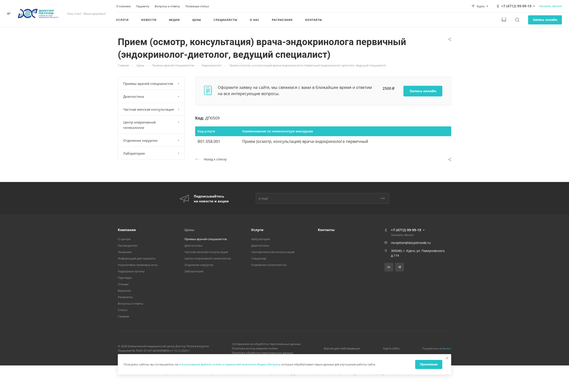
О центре (124, 239)
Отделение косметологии (269, 265)
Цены (189, 229)
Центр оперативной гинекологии (139, 125)
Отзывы (123, 284)
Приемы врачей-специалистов (148, 83)
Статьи (122, 310)
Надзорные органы (131, 271)
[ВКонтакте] (389, 267)
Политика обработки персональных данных (262, 353)
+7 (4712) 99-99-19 (516, 6)
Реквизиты (125, 297)
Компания (127, 229)
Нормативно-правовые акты (138, 265)
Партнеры (125, 278)
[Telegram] (399, 267)
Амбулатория (260, 239)
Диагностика (133, 96)
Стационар (258, 258)
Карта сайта (391, 348)
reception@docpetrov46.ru (411, 243)
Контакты (326, 229)
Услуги (257, 229)
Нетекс (446, 348)
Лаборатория (134, 153)
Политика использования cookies (255, 348)
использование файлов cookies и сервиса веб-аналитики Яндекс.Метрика (229, 364)
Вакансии (124, 291)
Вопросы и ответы (130, 303)
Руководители (127, 245)
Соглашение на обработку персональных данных (266, 344)
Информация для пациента (136, 258)
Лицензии (125, 252)
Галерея (123, 316)
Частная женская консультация (148, 109)
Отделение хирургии (140, 140)
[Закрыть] (447, 358)
